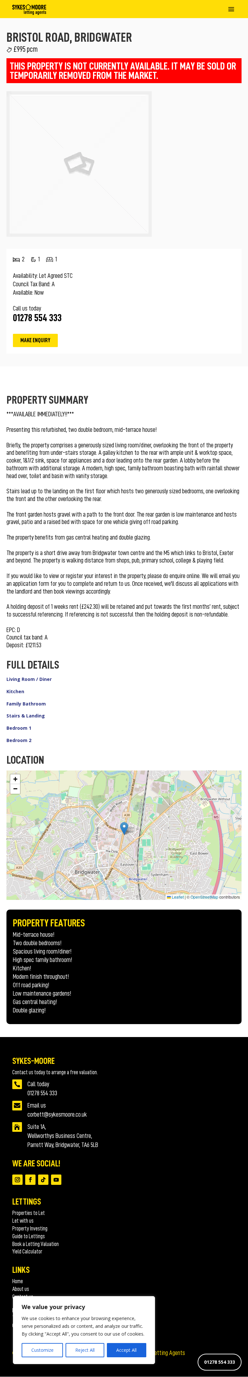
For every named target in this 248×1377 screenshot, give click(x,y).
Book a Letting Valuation (35, 1244)
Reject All (85, 1350)
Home (17, 1281)
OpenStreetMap (204, 897)
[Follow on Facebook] (30, 1180)
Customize (42, 1350)
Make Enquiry (35, 340)
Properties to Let (28, 1213)
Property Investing (29, 1228)
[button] (124, 828)
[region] (84, 1330)
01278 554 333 (219, 1362)
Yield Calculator (27, 1251)
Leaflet (177, 897)
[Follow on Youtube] (56, 1180)
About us (20, 1289)
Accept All (126, 1350)
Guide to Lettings (28, 1236)
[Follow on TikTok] (43, 1180)
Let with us (23, 1221)
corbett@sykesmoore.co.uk (57, 1114)
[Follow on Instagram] (17, 1180)
